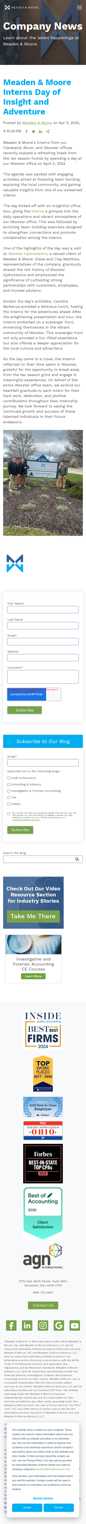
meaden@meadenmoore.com (53, 1469)
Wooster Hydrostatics (27, 253)
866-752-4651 (43, 1292)
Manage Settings (43, 1498)
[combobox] (43, 859)
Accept (27, 1507)
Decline (58, 1507)
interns (37, 211)
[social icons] (11, 1325)
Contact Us (43, 1305)
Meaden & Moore (37, 122)
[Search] (77, 859)
